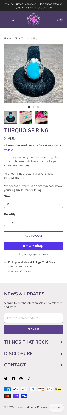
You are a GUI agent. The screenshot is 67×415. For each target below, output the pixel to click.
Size (7, 196)
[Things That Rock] (33, 19)
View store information (19, 271)
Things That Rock (25, 407)
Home (7, 38)
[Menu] (6, 20)
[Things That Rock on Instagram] (30, 378)
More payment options (33, 254)
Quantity (10, 214)
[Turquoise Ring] (33, 73)
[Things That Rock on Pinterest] (23, 378)
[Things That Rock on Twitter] (8, 378)
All (16, 38)
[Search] (13, 20)
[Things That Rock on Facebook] (15, 378)
